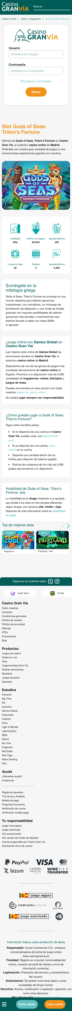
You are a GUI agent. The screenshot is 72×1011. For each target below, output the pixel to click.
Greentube (7, 714)
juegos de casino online (31, 392)
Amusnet (7, 694)
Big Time (7, 698)
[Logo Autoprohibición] (58, 906)
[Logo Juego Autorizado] (29, 917)
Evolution (7, 706)
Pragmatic (7, 747)
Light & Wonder (10, 727)
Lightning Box (9, 731)
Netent (5, 739)
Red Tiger (7, 755)
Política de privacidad (47, 997)
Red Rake (7, 751)
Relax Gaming (9, 759)
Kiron (4, 723)
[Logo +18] (59, 917)
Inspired (6, 719)
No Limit (6, 743)
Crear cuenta (55, 1004)
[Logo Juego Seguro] (36, 896)
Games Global (9, 710)
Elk (3, 702)
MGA (4, 735)
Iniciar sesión (27, 1004)
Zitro (4, 763)
